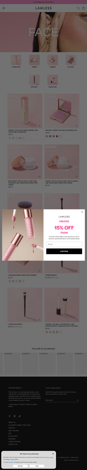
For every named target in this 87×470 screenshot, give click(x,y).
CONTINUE (64, 251)
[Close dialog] (82, 212)
